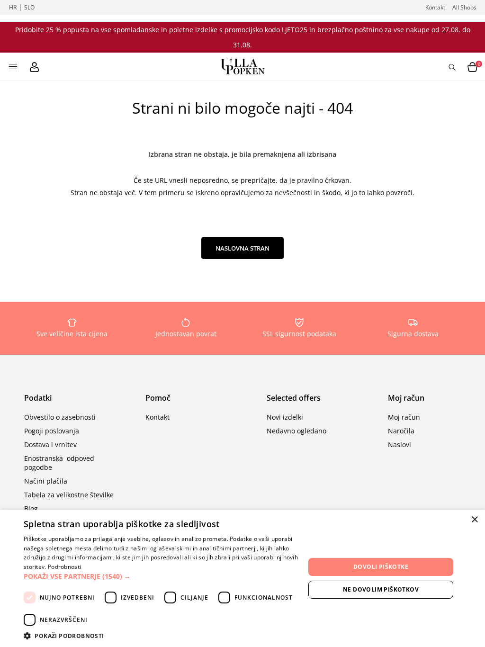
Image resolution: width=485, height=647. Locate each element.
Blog (31, 508)
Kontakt (435, 7)
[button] (164, 576)
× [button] (474, 519)
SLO (29, 7)
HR (13, 7)
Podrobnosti (64, 567)
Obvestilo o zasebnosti (60, 417)
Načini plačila (45, 480)
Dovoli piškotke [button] (380, 567)
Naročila (401, 430)
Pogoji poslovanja (51, 430)
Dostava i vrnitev (50, 444)
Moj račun (404, 417)
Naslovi (399, 444)
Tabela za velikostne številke (69, 494)
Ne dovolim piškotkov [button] (381, 589)
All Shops (464, 7)
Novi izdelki (285, 417)
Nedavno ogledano (296, 430)
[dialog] (242, 578)
